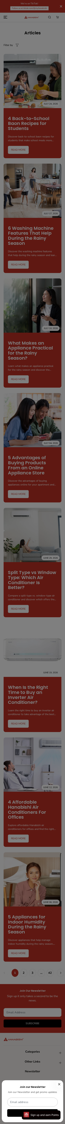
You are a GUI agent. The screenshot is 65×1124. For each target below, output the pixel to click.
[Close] (59, 1084)
